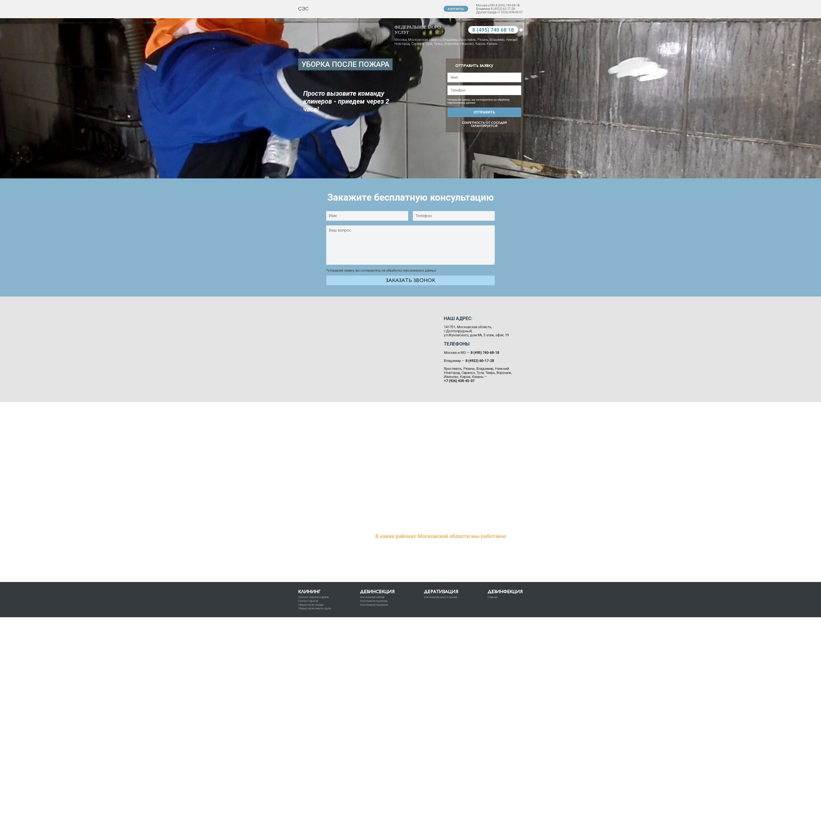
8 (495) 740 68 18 (493, 30)
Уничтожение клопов (372, 597)
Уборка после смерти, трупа (314, 608)
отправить (484, 112)
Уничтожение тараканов (374, 604)
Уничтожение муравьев (373, 601)
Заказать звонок (410, 280)
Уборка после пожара (310, 604)
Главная (493, 597)
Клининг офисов (308, 601)
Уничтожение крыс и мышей (440, 597)
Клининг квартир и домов (313, 597)
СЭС (303, 9)
